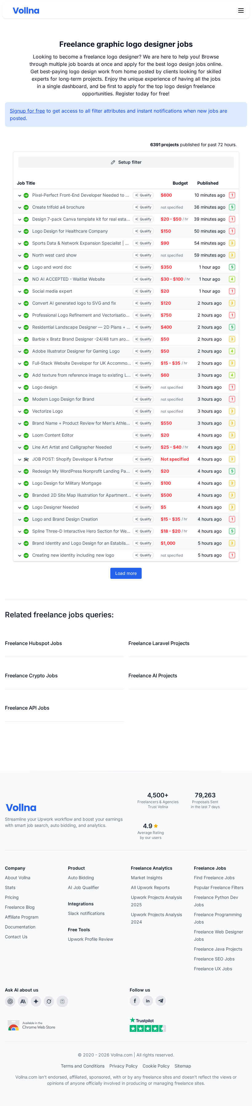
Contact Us (16, 936)
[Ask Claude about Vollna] (23, 1001)
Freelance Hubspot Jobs (33, 643)
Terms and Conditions (82, 1065)
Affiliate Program (21, 917)
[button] (241, 10)
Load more (126, 573)
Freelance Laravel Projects (159, 643)
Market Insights (146, 877)
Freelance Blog (20, 907)
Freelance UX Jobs (213, 968)
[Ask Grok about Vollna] (49, 1001)
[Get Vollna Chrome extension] (32, 1024)
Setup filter (130, 162)
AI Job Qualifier (83, 887)
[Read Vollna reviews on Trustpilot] (148, 1024)
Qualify (145, 195)
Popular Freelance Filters (218, 887)
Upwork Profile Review (90, 939)
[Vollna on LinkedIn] (148, 1001)
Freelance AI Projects (152, 675)
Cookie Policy (156, 1065)
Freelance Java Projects (218, 949)
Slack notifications (86, 913)
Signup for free (27, 111)
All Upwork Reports (150, 887)
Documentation (20, 926)
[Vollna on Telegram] (161, 1001)
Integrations (81, 903)
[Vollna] (67, 807)
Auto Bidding (81, 877)
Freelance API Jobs (27, 708)
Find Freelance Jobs (214, 877)
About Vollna (17, 877)
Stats (10, 887)
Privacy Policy (123, 1065)
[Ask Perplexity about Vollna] (62, 1001)
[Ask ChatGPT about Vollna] (10, 1001)
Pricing (12, 897)
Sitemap (183, 1065)
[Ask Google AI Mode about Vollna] (36, 1001)
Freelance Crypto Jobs (31, 675)
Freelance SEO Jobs (214, 958)
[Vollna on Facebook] (135, 1001)
